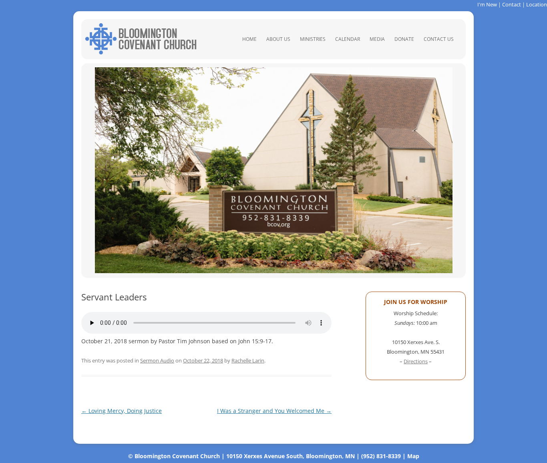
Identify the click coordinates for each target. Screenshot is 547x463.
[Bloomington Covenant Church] (141, 52)
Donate (404, 39)
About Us (278, 39)
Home (249, 39)
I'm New (487, 4)
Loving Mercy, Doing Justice (121, 411)
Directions (416, 361)
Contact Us (439, 39)
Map (413, 456)
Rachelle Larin (247, 360)
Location (536, 4)
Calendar (347, 39)
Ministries (313, 39)
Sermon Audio (157, 360)
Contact (511, 4)
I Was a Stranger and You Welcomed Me (274, 411)
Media (377, 39)
